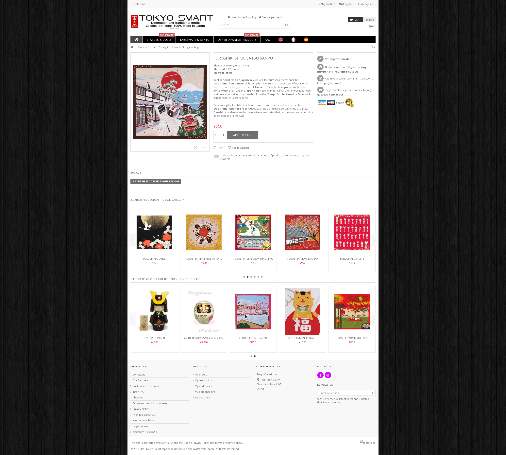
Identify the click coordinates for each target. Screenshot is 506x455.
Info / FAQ (138, 392)
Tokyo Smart (153, 449)
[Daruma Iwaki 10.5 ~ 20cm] (203, 311)
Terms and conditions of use (150, 403)
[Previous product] (372, 46)
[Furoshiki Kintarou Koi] (302, 226)
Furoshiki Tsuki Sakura (253, 247)
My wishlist (328, 4)
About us (138, 397)
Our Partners (140, 380)
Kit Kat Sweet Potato (352, 338)
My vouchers (202, 397)
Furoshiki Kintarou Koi (303, 247)
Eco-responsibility (143, 420)
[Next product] (375, 46)
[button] (159, 39)
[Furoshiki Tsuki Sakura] (253, 226)
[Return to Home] (131, 47)
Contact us (138, 4)
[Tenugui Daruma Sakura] (154, 311)
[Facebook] (320, 375)
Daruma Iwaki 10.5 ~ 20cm (204, 338)
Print (220, 147)
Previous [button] (132, 240)
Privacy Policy (201, 443)
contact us (336, 94)
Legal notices (140, 426)
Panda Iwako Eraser (302, 338)
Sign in (371, 26)
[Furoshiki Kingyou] (154, 226)
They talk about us (144, 414)
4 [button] (255, 277)
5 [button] (258, 277)
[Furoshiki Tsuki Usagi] (203, 226)
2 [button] (247, 277)
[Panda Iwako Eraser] (302, 311)
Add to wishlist (240, 147)
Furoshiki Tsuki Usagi (204, 247)
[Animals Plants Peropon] (253, 311)
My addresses (203, 386)
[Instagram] (328, 375)
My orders (201, 374)
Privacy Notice (141, 409)
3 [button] (251, 277)
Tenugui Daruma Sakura (154, 338)
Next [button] (373, 240)
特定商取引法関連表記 (145, 432)
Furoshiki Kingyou (154, 247)
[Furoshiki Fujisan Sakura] (352, 226)
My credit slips (203, 380)
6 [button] (262, 277)
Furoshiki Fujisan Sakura (352, 247)
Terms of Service (225, 443)
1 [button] (244, 277)
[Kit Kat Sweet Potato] (352, 311)
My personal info (205, 392)
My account (201, 366)
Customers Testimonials (147, 386)
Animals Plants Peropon (253, 338)
